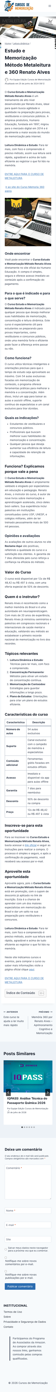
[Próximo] (47, 1092)
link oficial (31, 845)
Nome (10, 1210)
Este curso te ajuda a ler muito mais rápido (14, 1019)
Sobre (7, 1316)
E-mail (11, 1225)
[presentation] (28, 1076)
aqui (31, 969)
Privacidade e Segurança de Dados (25, 1321)
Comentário (14, 1168)
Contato (8, 1326)
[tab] (22, 1127)
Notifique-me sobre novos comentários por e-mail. (21, 1262)
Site (8, 1239)
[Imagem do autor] (7, 79)
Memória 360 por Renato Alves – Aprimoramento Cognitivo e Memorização (42, 1023)
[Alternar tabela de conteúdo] (39, 993)
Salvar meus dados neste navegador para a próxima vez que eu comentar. (28, 1249)
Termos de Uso (13, 1311)
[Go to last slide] (8, 1092)
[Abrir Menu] (49, 6)
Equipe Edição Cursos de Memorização (32, 79)
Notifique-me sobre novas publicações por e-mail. (21, 1276)
